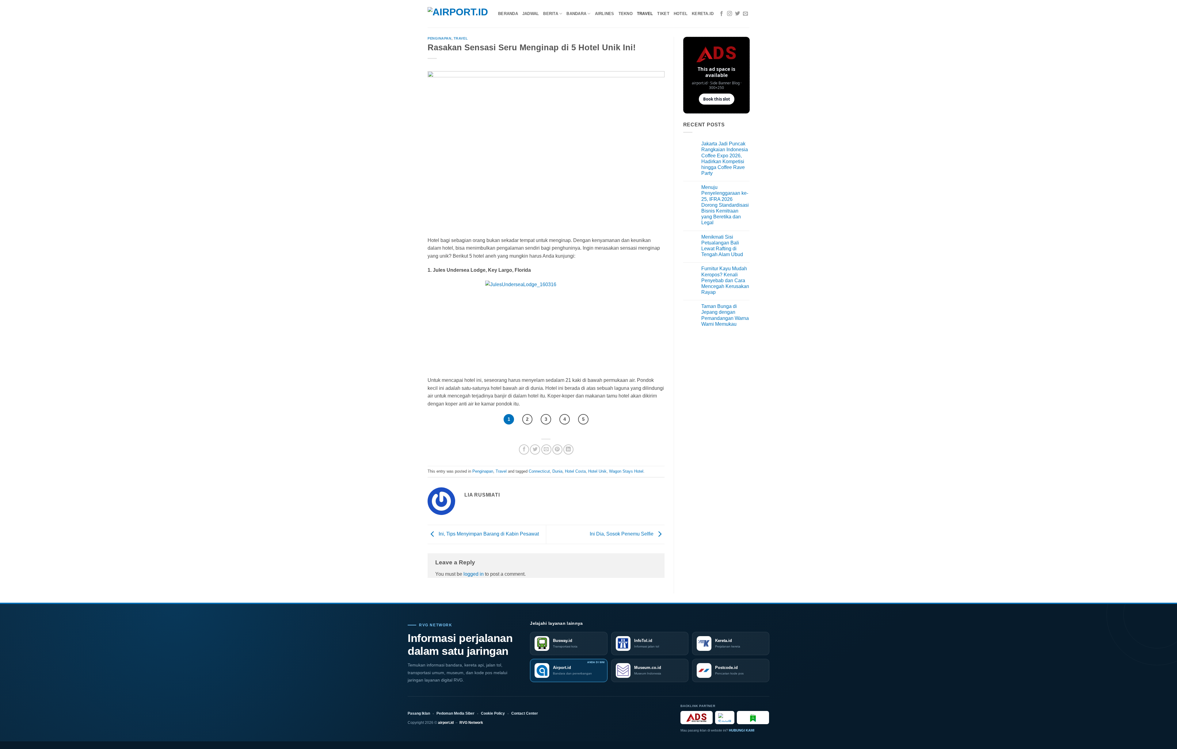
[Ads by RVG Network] (696, 717)
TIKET (663, 13)
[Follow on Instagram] (729, 14)
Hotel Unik (597, 471)
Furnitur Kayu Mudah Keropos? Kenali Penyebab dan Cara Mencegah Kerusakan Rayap (725, 280)
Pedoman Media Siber (455, 713)
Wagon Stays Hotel (626, 471)
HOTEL (681, 13)
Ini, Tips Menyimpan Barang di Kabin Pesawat (488, 533)
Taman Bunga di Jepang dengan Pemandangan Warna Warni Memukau (725, 315)
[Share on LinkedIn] (568, 449)
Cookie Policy (493, 713)
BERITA (550, 13)
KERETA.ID (703, 13)
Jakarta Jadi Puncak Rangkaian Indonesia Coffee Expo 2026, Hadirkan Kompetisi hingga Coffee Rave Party (724, 158)
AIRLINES (604, 13)
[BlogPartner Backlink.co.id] (753, 717)
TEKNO (626, 13)
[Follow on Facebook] (721, 14)
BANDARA (576, 13)
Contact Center (524, 713)
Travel (461, 38)
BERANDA (508, 13)
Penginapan (439, 38)
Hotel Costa (575, 471)
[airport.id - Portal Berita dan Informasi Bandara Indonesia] (458, 14)
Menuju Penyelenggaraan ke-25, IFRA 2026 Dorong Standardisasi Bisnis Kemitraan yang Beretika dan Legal (725, 205)
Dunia (557, 471)
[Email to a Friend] (546, 449)
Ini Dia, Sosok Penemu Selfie (622, 533)
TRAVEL (645, 13)
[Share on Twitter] (535, 449)
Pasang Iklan (419, 713)
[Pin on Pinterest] (557, 449)
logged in (473, 574)
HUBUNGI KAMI (741, 730)
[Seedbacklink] (724, 717)
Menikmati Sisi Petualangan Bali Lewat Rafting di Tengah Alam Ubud (722, 245)
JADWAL (530, 13)
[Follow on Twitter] (737, 14)
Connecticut (539, 471)
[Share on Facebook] (524, 449)
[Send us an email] (745, 14)
